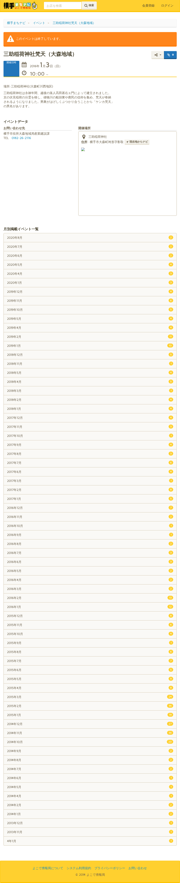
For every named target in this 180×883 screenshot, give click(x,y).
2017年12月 (89, 418)
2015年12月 (89, 616)
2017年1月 (89, 499)
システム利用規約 (79, 868)
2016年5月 (89, 571)
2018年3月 (89, 391)
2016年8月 (89, 544)
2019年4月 (89, 327)
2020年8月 (89, 237)
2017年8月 (89, 454)
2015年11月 (89, 625)
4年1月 (89, 841)
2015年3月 (89, 697)
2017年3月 (89, 481)
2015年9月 (89, 643)
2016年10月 (89, 526)
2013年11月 (89, 832)
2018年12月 (89, 354)
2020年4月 (89, 273)
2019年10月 (89, 309)
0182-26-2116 (21, 138)
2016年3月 (89, 589)
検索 (91, 5)
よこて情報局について (47, 868)
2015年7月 (89, 661)
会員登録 (148, 5)
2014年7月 (89, 769)
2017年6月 (89, 472)
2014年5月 (89, 787)
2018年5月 (89, 373)
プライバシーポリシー (109, 868)
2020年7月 (89, 246)
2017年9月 (89, 445)
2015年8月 (89, 652)
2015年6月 (89, 670)
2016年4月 (89, 580)
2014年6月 (89, 778)
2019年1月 (89, 345)
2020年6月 (89, 255)
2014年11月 (89, 733)
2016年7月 (89, 553)
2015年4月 (89, 688)
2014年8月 (89, 760)
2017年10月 (89, 436)
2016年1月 (89, 607)
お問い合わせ (137, 868)
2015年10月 (89, 634)
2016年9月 (89, 535)
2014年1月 (89, 814)
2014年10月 (89, 742)
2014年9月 (89, 751)
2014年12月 (89, 724)
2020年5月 (89, 264)
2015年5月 (89, 679)
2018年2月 (89, 400)
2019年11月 (89, 300)
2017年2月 (89, 490)
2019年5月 (89, 318)
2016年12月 (89, 508)
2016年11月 (89, 517)
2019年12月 (89, 291)
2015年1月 (89, 715)
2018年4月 (89, 382)
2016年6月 (89, 562)
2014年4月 (89, 796)
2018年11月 (89, 364)
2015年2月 (89, 706)
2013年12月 (89, 823)
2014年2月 (89, 805)
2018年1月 (89, 409)
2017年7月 (89, 463)
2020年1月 (89, 282)
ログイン (167, 5)
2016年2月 (89, 598)
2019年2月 (89, 336)
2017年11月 (89, 427)
